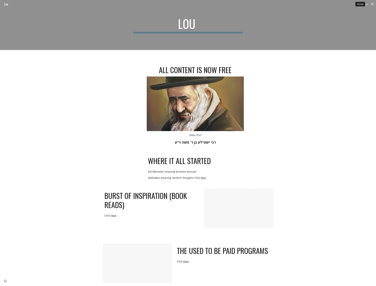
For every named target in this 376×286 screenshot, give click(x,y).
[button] (372, 4)
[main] (188, 25)
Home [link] (360, 4)
